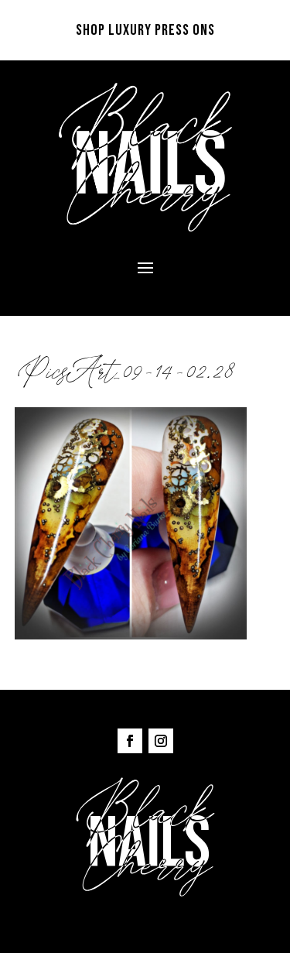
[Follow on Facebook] (130, 740)
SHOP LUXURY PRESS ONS (145, 30)
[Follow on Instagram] (160, 740)
